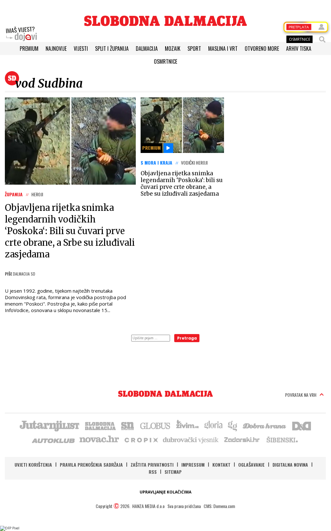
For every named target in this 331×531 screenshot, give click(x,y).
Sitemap (173, 471)
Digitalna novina (290, 464)
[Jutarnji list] (49, 425)
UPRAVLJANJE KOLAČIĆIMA (165, 492)
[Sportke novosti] (127, 425)
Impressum (193, 464)
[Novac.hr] (99, 439)
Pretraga (187, 338)
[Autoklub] (53, 439)
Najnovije (56, 48)
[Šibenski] (282, 439)
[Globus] (155, 425)
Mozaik (172, 48)
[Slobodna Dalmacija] (165, 21)
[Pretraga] (322, 39)
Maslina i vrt (223, 48)
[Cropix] (140, 439)
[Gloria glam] (233, 425)
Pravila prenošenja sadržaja (91, 464)
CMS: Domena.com (219, 506)
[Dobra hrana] (265, 425)
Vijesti (81, 48)
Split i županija (112, 48)
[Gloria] (213, 425)
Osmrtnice (165, 61)
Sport (194, 48)
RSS (153, 471)
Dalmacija (147, 48)
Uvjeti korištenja (33, 464)
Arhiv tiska (298, 48)
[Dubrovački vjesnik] (191, 439)
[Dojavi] (21, 34)
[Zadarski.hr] (242, 439)
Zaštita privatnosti (152, 464)
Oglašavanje (251, 464)
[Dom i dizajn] (301, 425)
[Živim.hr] (187, 425)
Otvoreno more (262, 48)
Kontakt (221, 464)
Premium (29, 48)
